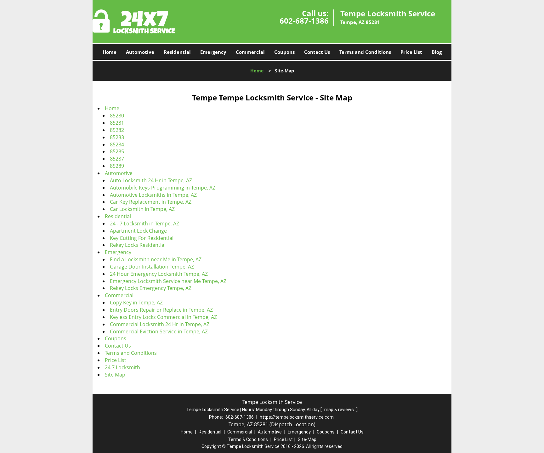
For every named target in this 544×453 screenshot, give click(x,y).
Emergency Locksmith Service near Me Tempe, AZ (168, 281)
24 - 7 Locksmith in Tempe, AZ (144, 223)
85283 (117, 137)
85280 (117, 115)
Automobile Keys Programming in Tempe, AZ (162, 187)
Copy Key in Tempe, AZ (136, 302)
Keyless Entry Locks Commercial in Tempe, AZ (163, 317)
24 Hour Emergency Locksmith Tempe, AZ (159, 273)
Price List (411, 52)
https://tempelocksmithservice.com (297, 417)
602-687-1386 (304, 20)
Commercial (250, 52)
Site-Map (307, 439)
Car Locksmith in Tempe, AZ (142, 209)
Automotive (140, 52)
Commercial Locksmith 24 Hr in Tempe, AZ (159, 324)
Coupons (284, 52)
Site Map (115, 374)
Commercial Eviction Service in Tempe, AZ (159, 331)
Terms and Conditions (365, 52)
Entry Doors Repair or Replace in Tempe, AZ (161, 309)
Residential (177, 52)
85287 (117, 158)
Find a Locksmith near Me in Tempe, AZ (155, 259)
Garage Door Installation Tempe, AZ (152, 266)
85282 (117, 130)
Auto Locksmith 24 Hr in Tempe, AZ (151, 180)
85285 (117, 151)
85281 (117, 122)
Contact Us (317, 52)
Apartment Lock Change (138, 230)
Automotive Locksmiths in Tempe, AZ (153, 194)
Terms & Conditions (248, 439)
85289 (117, 165)
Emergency (213, 52)
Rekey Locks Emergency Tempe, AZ (150, 288)
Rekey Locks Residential (138, 244)
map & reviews (339, 409)
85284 (117, 144)
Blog (437, 52)
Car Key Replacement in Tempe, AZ (150, 201)
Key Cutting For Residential (141, 238)
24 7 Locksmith (122, 367)
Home (109, 52)
